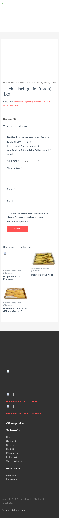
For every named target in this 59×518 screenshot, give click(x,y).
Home (6, 82)
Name (10, 189)
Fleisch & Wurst (18, 82)
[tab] (29, 119)
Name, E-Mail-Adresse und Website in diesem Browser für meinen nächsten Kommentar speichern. (27, 217)
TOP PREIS (14, 105)
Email (10, 201)
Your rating (14, 161)
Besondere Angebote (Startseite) (28, 102)
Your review (14, 168)
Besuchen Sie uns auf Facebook (24, 413)
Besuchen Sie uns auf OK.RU (22, 401)
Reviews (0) (9, 119)
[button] (4, 8)
